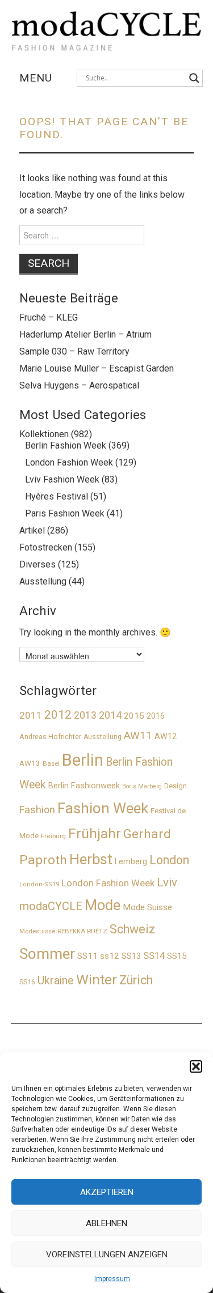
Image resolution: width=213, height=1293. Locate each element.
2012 (58, 715)
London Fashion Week (69, 462)
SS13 (131, 956)
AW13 (29, 763)
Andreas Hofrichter (50, 736)
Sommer (47, 953)
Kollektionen (44, 434)
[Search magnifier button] (194, 78)
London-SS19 (39, 884)
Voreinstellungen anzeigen (107, 1254)
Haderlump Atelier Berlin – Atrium (85, 334)
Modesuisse (37, 931)
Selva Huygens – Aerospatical (79, 385)
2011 (30, 715)
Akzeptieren (106, 1192)
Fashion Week (102, 808)
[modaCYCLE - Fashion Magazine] (107, 29)
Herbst (90, 859)
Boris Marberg (142, 786)
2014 (110, 715)
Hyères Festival (56, 496)
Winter (96, 979)
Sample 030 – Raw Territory (74, 351)
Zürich (136, 980)
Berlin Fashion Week (65, 445)
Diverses (37, 564)
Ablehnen (106, 1223)
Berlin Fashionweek (84, 785)
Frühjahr (94, 833)
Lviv (167, 882)
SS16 (27, 982)
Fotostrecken (45, 547)
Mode (102, 905)
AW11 (138, 735)
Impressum (112, 1279)
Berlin (82, 760)
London (169, 860)
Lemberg (131, 862)
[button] (196, 1066)
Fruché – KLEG (48, 317)
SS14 (154, 955)
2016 (156, 715)
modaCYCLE (50, 906)
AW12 (165, 736)
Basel (51, 763)
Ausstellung (42, 581)
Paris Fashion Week (65, 513)
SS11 (87, 956)
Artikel (32, 530)
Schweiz (132, 929)
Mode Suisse (147, 907)
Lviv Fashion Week (62, 479)
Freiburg (53, 836)
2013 (85, 715)
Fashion (37, 810)
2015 (134, 716)
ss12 (109, 956)
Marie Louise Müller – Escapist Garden (96, 368)
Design (175, 786)
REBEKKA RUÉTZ (82, 931)
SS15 (176, 956)
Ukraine (55, 980)
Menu (35, 77)
